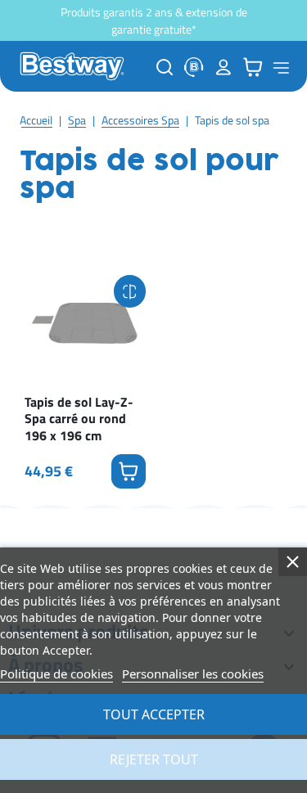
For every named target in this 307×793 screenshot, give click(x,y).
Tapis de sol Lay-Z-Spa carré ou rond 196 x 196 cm (79, 419)
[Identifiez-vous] (223, 66)
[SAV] (194, 66)
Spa (77, 119)
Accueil (36, 119)
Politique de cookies (56, 673)
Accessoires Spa (140, 119)
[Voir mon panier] (253, 66)
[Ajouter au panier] (128, 471)
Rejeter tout (154, 759)
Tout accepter (154, 714)
